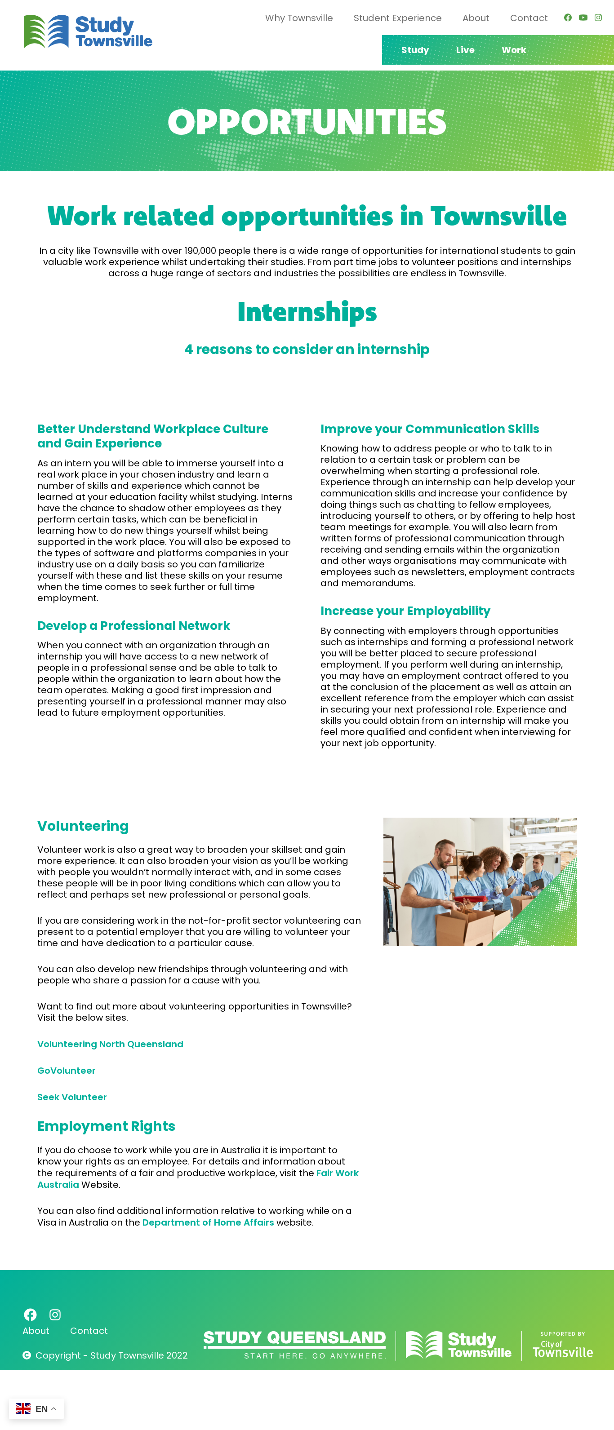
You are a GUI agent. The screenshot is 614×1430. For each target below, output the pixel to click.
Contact (529, 18)
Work (514, 50)
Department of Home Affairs (208, 1222)
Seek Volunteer (72, 1096)
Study (415, 50)
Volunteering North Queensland (110, 1043)
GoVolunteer (66, 1070)
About (476, 18)
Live (465, 50)
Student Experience (398, 18)
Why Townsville (299, 18)
